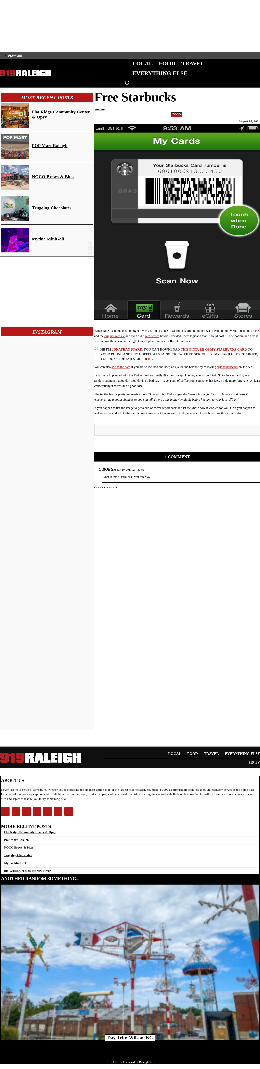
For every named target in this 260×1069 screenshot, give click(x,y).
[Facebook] (24, 55)
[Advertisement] (47, 291)
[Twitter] (38, 55)
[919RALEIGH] (25, 73)
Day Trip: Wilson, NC (130, 1037)
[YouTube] (59, 55)
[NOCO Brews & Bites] (15, 177)
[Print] (221, 429)
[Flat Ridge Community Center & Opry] (15, 115)
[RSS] (66, 55)
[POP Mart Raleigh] (15, 146)
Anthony (100, 109)
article (255, 330)
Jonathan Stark (127, 349)
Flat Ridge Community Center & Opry (30, 832)
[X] (163, 429)
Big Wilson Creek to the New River (27, 870)
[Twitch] (52, 55)
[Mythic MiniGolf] (15, 240)
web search (152, 336)
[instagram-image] (24, 360)
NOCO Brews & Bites (53, 176)
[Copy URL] (236, 429)
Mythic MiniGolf (48, 238)
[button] (127, 83)
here (148, 359)
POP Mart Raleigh (49, 145)
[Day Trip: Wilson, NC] (130, 962)
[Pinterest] (177, 429)
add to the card (121, 367)
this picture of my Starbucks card (214, 349)
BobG (107, 469)
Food (176, 114)
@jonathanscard (227, 367)
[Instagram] (31, 55)
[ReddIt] (206, 429)
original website (114, 336)
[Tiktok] (45, 55)
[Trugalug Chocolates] (15, 208)
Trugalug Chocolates (52, 207)
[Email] (192, 429)
